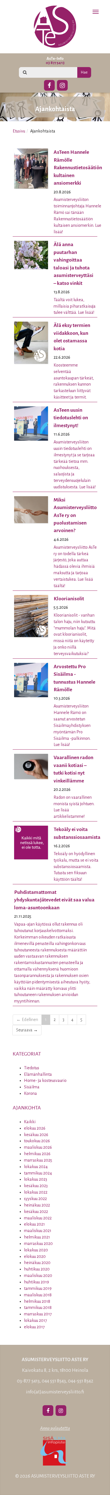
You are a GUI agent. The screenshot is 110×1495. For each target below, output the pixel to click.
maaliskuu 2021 (37, 1230)
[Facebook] (49, 84)
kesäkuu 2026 (36, 1134)
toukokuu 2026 (37, 1141)
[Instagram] (62, 84)
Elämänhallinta (38, 1074)
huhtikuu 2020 (37, 1269)
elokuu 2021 (34, 1224)
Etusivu (19, 131)
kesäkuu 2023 (36, 1185)
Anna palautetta (55, 1428)
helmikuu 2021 (37, 1237)
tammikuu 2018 (38, 1307)
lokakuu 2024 (36, 1166)
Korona (30, 1093)
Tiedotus (31, 1068)
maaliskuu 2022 (38, 1218)
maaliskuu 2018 (38, 1295)
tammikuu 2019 (38, 1288)
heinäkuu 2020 (37, 1262)
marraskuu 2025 (38, 1160)
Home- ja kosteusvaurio (45, 1080)
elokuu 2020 (35, 1256)
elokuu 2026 (34, 1128)
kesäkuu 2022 (36, 1211)
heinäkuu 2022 (37, 1205)
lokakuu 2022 (35, 1192)
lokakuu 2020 (36, 1250)
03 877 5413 (55, 63)
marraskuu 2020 (38, 1243)
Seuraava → (27, 1030)
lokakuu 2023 (35, 1179)
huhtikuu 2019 (36, 1282)
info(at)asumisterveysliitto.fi (55, 1392)
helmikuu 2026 (37, 1153)
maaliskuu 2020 (38, 1275)
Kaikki (30, 1121)
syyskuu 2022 (35, 1198)
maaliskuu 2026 (38, 1147)
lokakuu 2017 (35, 1320)
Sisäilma (31, 1087)
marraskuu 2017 (38, 1314)
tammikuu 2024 (38, 1173)
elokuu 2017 (34, 1327)
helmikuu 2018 (37, 1301)
